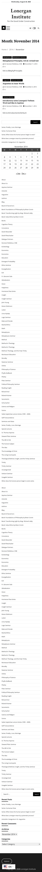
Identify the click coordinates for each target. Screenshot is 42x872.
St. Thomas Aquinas (8, 433)
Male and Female (7, 321)
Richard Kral (5, 392)
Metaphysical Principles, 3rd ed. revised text (21, 61)
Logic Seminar (6, 317)
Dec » (24, 173)
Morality (4, 358)
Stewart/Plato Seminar (9, 436)
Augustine (6, 80)
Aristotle (4, 191)
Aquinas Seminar (7, 187)
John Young (5, 302)
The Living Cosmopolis (9, 455)
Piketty (4, 377)
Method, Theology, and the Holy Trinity (14, 351)
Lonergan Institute (21, 13)
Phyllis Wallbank (7, 373)
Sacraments (5, 399)
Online (4, 366)
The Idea (4, 447)
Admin (6, 861)
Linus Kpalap (6, 313)
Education (5, 258)
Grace (3, 284)
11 (10, 160)
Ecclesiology (5, 247)
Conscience (5, 228)
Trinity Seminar (6, 466)
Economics (5, 250)
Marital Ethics (6, 325)
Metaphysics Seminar (19, 57)
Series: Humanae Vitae (9, 131)
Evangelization (6, 269)
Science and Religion (8, 406)
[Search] (38, 28)
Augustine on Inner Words (13, 83)
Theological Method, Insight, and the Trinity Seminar (18, 459)
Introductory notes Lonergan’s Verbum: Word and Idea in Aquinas (19, 101)
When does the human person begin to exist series (18, 481)
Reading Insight (7, 388)
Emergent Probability (8, 261)
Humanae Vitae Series (9, 291)
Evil (3, 273)
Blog (3, 202)
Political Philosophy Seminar (11, 384)
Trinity (4, 462)
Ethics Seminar (6, 265)
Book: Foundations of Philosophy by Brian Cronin (17, 209)
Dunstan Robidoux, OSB (9, 243)
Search (35, 122)
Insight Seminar (7, 299)
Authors (4, 198)
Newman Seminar (7, 362)
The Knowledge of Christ (9, 451)
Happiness (5, 288)
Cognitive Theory (7, 224)
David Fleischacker (7, 235)
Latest (4, 310)
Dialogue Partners (7, 239)
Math (3, 328)
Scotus (4, 410)
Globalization (6, 280)
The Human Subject (8, 444)
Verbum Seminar (17, 80)
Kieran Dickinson (7, 306)
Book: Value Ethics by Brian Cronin (12, 217)
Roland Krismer (6, 395)
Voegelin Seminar (7, 477)
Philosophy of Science (9, 369)
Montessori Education (9, 354)
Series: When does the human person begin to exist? (18, 135)
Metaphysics (7, 57)
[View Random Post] (30, 28)
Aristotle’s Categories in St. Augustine (13, 142)
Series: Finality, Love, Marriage (11, 127)
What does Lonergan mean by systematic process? (18, 138)
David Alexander (7, 232)
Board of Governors (8, 206)
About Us (5, 183)
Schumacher (6, 403)
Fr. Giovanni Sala (7, 276)
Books (4, 221)
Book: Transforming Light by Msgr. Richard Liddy (17, 213)
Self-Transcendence (8, 418)
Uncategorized (6, 470)
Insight (4, 295)
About (4, 180)
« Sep (18, 173)
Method (4, 340)
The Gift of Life (6, 440)
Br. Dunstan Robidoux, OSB (13, 64)
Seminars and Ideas (8, 421)
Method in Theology (8, 343)
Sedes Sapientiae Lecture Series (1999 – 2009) (16, 414)
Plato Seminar (6, 381)
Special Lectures (7, 429)
